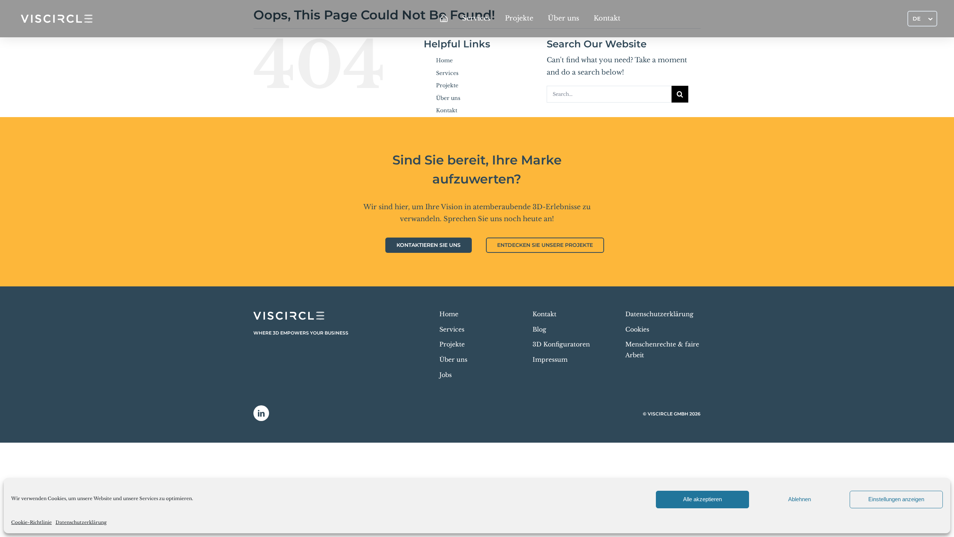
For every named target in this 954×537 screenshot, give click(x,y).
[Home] (444, 18)
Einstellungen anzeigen (896, 499)
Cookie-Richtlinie (31, 522)
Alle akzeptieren (702, 499)
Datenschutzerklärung (81, 522)
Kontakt (446, 110)
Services (447, 73)
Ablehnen (799, 499)
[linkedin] (261, 413)
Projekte (447, 85)
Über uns (448, 98)
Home (444, 60)
